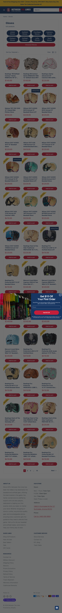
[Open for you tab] (57, 608)
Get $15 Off (46, 312)
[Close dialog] (60, 295)
